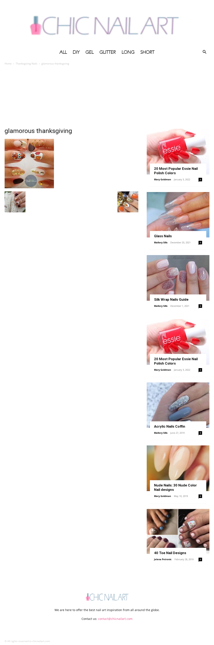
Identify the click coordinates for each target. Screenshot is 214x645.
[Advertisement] (107, 97)
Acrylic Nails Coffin (169, 426)
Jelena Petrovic (163, 559)
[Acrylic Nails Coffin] (178, 405)
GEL (89, 52)
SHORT (147, 52)
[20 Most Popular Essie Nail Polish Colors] (178, 151)
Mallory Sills (160, 242)
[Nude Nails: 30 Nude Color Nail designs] (178, 468)
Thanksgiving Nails (26, 63)
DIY (76, 52)
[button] (204, 52)
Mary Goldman (162, 179)
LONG (128, 52)
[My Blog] (107, 23)
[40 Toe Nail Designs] (178, 531)
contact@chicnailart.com (115, 619)
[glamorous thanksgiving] (29, 187)
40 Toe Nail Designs (170, 553)
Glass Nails (163, 236)
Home (8, 63)
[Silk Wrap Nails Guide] (178, 278)
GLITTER (107, 52)
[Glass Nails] (178, 215)
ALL (63, 52)
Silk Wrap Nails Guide (171, 299)
